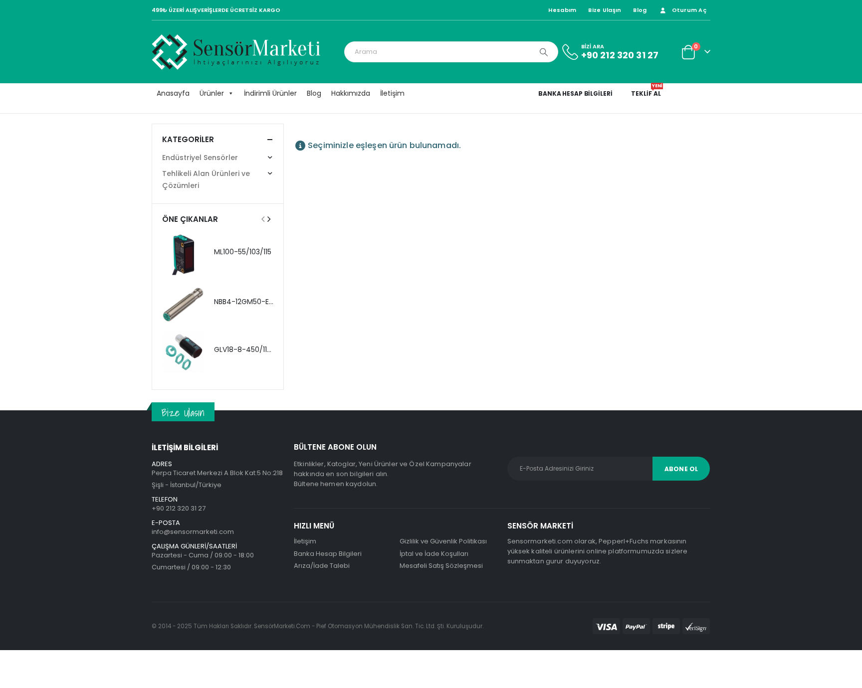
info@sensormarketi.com (193, 531)
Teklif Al (646, 94)
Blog (639, 10)
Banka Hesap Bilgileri (575, 94)
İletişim (392, 93)
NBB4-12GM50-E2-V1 (248, 302)
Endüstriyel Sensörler (200, 158)
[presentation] (262, 218)
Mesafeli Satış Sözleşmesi (441, 565)
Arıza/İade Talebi (322, 565)
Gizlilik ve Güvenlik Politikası (443, 541)
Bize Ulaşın (604, 10)
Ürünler (212, 93)
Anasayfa (173, 93)
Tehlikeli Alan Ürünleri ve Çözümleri (206, 179)
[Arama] (544, 52)
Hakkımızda (350, 93)
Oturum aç (689, 10)
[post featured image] (183, 255)
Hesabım (562, 10)
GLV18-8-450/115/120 (249, 349)
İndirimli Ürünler (270, 93)
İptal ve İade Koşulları (434, 553)
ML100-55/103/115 (242, 252)
